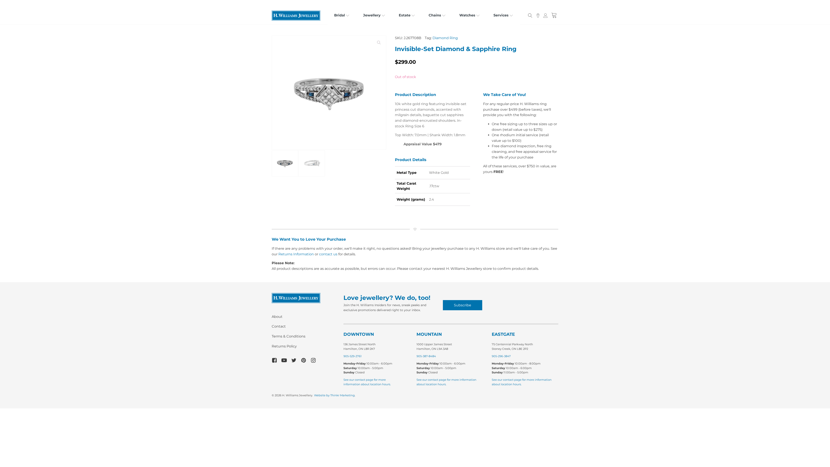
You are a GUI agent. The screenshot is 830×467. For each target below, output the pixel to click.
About (277, 317)
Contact (279, 326)
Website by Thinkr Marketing (334, 395)
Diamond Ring (445, 38)
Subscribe (462, 305)
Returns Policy (284, 346)
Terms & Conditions (288, 336)
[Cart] (554, 15)
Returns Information (296, 254)
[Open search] (530, 15)
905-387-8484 (426, 356)
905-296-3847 (501, 356)
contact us (328, 254)
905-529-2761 (352, 356)
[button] (379, 42)
